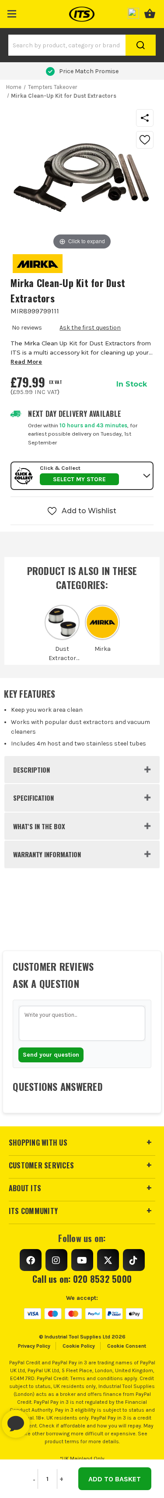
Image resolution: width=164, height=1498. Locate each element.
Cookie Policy (79, 1346)
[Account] (133, 12)
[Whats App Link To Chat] (43, 1419)
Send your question (51, 1054)
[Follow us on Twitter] (108, 1260)
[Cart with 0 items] (149, 12)
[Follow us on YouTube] (82, 1260)
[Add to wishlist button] (145, 140)
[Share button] (145, 118)
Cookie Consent (126, 1346)
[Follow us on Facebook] (31, 1260)
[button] (12, 12)
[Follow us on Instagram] (56, 1260)
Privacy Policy (34, 1346)
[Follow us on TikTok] (134, 1260)
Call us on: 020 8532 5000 (82, 1278)
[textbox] (82, 1023)
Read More (26, 362)
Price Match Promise (89, 71)
